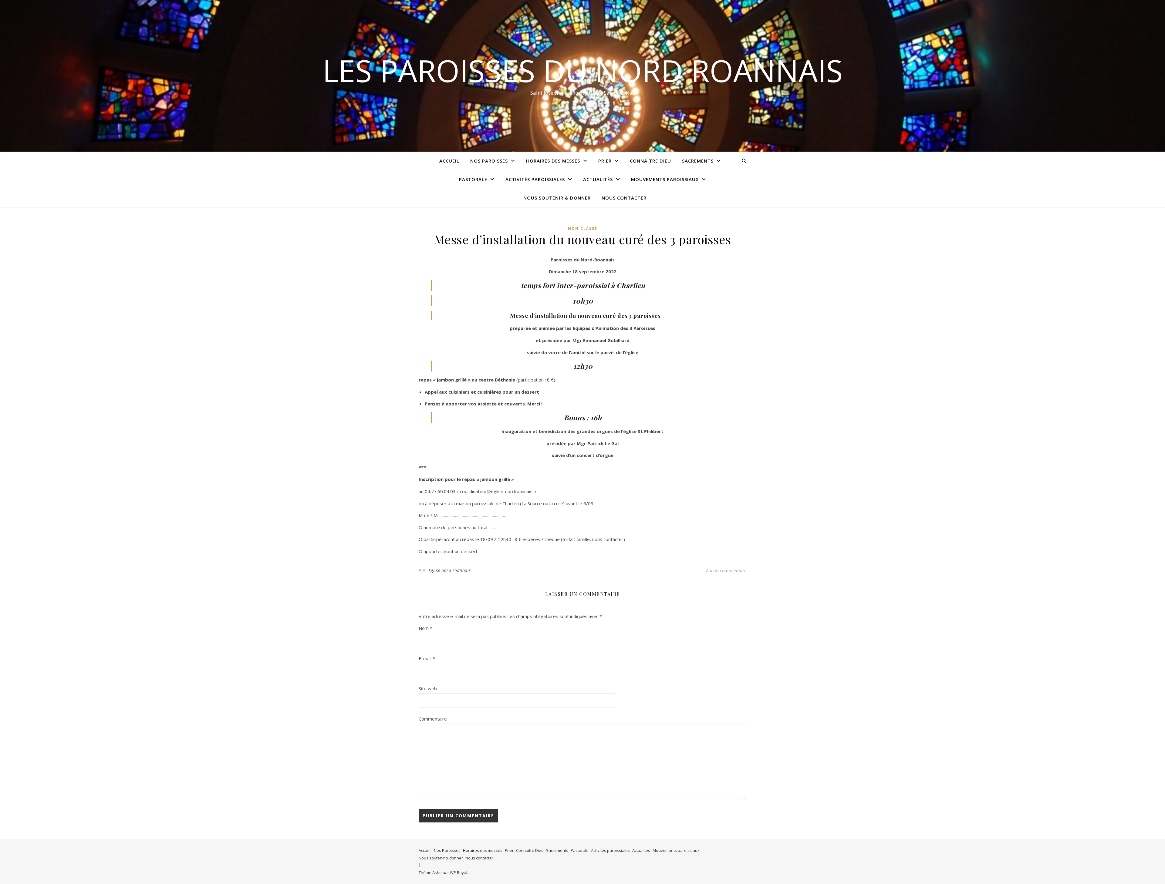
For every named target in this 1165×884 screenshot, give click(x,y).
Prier (605, 161)
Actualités (598, 179)
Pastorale (473, 179)
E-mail (427, 658)
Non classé (582, 228)
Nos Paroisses (489, 161)
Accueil (449, 161)
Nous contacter (624, 198)
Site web (428, 688)
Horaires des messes (553, 161)
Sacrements (698, 161)
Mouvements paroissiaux (665, 179)
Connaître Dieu (650, 161)
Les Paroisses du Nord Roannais (582, 70)
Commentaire (433, 719)
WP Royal (458, 872)
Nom (425, 628)
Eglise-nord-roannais (450, 570)
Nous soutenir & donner (557, 198)
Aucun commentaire (726, 570)
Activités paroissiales (535, 179)
